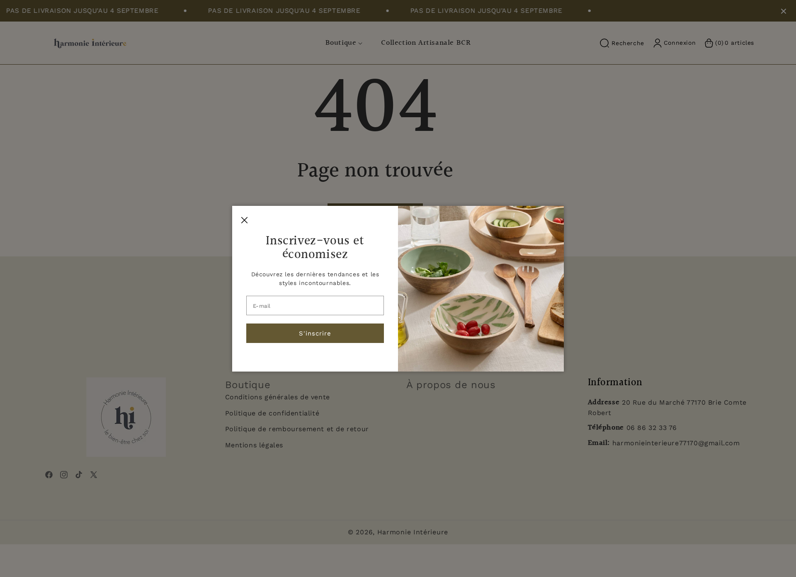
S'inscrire (315, 333)
